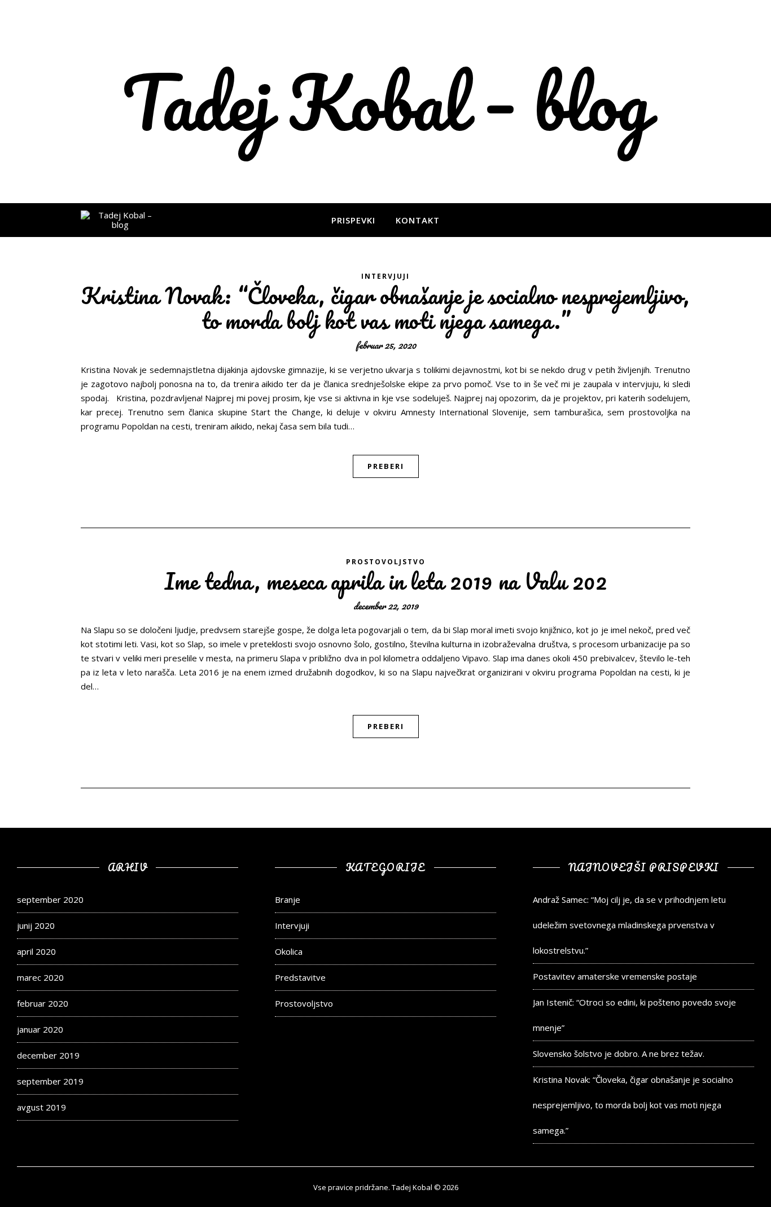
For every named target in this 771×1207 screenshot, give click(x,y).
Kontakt (418, 220)
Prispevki (353, 220)
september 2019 (50, 1081)
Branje (287, 899)
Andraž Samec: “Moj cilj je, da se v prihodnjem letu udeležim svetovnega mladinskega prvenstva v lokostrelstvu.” (629, 925)
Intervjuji (385, 276)
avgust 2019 (41, 1107)
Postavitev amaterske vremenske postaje (615, 976)
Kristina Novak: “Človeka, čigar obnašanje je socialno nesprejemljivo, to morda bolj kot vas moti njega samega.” (385, 308)
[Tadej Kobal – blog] (120, 220)
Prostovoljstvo (386, 562)
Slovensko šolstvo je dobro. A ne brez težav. (618, 1053)
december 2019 (48, 1055)
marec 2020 (40, 977)
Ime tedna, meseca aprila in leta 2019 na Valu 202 (385, 581)
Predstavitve (300, 977)
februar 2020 (42, 1003)
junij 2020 (36, 925)
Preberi (385, 466)
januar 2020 (40, 1029)
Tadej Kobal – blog (386, 101)
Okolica (289, 951)
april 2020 (36, 951)
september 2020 (50, 899)
